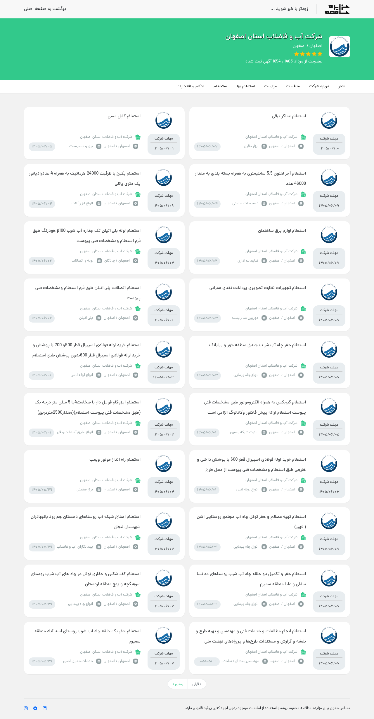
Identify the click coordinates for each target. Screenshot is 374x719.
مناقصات (293, 86)
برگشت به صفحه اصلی (45, 9)
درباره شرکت (319, 86)
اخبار (341, 86)
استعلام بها (246, 86)
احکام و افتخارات (190, 86)
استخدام (221, 86)
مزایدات (270, 86)
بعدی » (177, 684)
